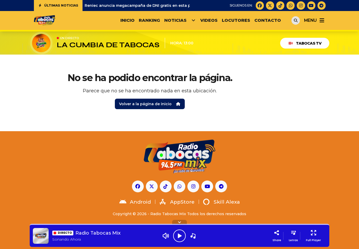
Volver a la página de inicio (145, 104)
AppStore (182, 202)
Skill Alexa (227, 202)
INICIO (127, 20)
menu (310, 20)
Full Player (313, 240)
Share (277, 240)
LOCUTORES (236, 20)
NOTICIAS (175, 20)
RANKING (149, 20)
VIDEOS (209, 20)
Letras (293, 240)
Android (140, 202)
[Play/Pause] (179, 236)
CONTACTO (267, 20)
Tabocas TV (308, 43)
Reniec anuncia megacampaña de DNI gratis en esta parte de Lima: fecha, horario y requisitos (176, 5)
